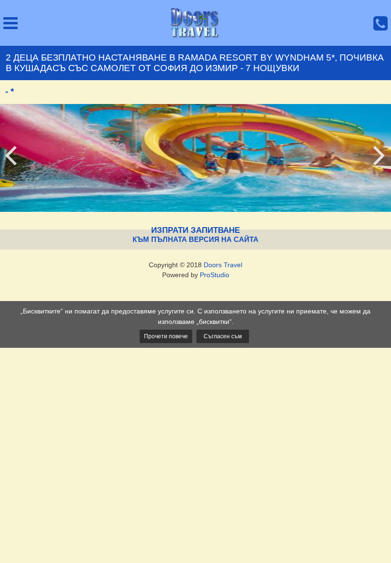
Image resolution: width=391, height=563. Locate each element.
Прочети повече (166, 336)
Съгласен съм (223, 336)
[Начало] (195, 23)
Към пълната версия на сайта (195, 239)
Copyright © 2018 (195, 265)
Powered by (195, 275)
